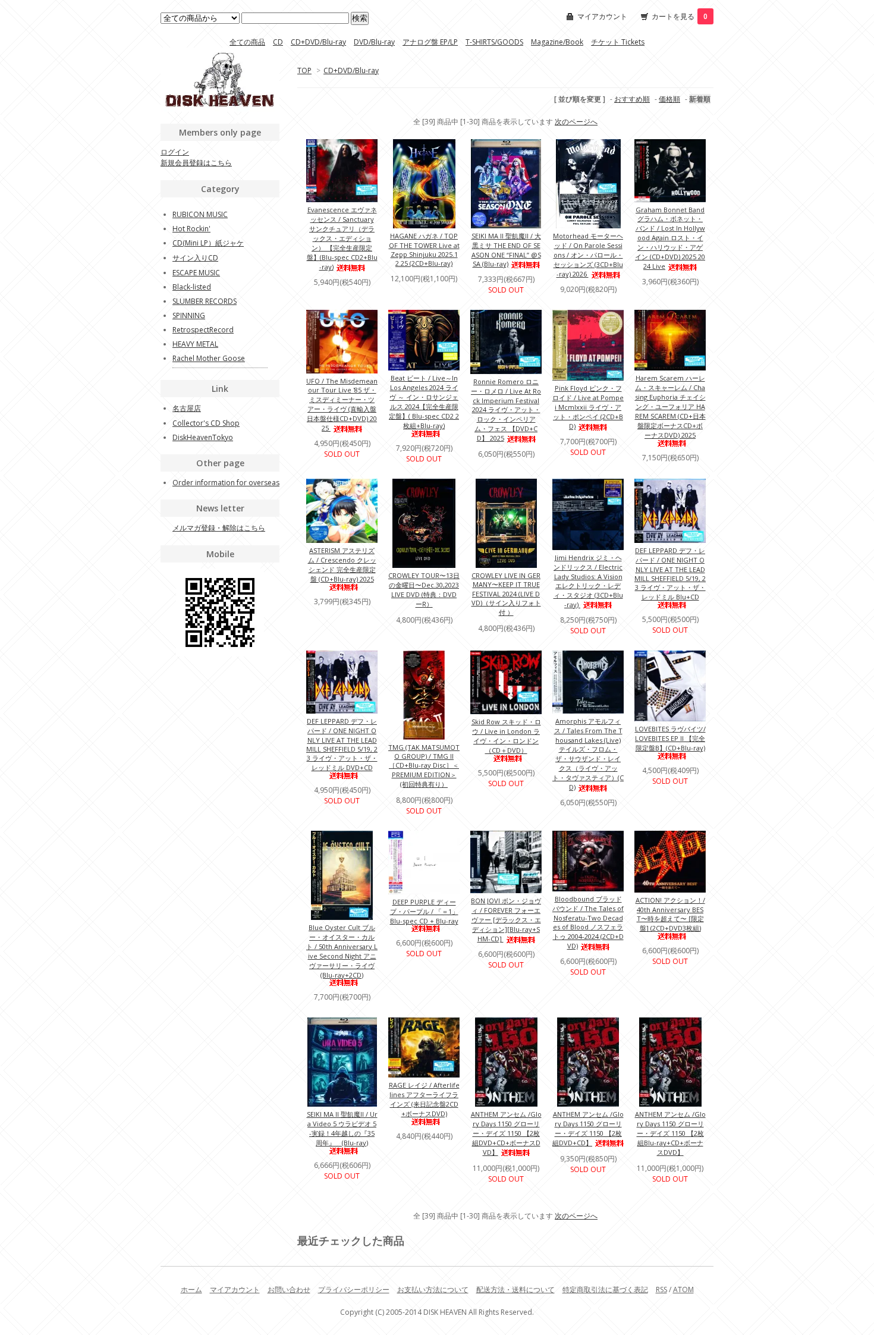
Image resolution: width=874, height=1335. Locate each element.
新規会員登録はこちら (196, 163)
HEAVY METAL (195, 344)
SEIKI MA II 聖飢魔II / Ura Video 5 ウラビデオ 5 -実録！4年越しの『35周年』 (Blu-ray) (342, 1128)
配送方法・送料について (515, 1289)
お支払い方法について (433, 1289)
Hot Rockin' (191, 229)
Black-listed (191, 287)
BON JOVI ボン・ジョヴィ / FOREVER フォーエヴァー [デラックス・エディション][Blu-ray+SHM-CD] (506, 919)
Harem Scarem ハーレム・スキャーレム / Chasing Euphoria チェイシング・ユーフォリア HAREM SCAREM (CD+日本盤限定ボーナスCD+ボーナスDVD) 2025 (670, 406)
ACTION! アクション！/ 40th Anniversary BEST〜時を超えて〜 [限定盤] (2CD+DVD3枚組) (670, 914)
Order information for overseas (225, 483)
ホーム (191, 1289)
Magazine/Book (557, 42)
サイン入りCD (195, 258)
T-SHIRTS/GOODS (494, 42)
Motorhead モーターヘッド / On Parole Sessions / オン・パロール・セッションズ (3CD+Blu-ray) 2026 (588, 254)
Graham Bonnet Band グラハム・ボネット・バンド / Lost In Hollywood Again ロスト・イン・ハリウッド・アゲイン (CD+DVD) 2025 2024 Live (670, 238)
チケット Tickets (618, 42)
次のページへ (576, 122)
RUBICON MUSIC (200, 214)
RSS (661, 1289)
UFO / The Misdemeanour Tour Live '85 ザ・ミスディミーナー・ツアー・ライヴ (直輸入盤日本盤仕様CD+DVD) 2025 (342, 404)
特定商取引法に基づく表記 (605, 1289)
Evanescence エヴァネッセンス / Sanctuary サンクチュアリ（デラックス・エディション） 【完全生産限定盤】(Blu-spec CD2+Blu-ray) (342, 238)
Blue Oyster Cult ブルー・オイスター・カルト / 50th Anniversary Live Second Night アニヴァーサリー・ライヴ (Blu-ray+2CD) (342, 951)
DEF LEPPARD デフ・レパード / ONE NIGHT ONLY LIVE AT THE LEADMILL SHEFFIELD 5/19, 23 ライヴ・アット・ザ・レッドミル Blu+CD (670, 573)
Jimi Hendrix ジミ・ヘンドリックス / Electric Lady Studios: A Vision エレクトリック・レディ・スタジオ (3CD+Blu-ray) (588, 581)
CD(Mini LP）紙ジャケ (208, 243)
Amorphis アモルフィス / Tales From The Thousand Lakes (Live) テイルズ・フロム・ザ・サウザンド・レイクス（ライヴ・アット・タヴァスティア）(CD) (588, 754)
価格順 (669, 99)
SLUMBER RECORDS (204, 301)
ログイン (175, 152)
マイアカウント (602, 16)
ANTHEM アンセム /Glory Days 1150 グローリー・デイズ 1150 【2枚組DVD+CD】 (588, 1128)
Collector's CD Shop (206, 423)
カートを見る (680, 16)
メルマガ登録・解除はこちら (218, 528)
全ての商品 (247, 42)
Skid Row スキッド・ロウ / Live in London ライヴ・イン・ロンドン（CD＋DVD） (506, 736)
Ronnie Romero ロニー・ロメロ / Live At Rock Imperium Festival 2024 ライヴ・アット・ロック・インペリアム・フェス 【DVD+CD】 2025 (506, 409)
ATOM (683, 1289)
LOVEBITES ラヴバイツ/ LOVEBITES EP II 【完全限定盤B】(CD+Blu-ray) (670, 738)
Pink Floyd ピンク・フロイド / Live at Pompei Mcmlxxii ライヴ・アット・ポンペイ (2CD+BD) (588, 407)
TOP (304, 70)
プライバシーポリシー (353, 1289)
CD (278, 42)
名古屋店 (186, 408)
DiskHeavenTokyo (202, 437)
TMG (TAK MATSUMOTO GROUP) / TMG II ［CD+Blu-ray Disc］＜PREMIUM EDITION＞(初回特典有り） (424, 766)
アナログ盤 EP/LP (430, 42)
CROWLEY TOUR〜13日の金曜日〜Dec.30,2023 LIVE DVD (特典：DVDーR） (424, 589)
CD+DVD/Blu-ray (318, 42)
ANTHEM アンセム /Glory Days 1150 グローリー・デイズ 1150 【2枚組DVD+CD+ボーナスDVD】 (506, 1133)
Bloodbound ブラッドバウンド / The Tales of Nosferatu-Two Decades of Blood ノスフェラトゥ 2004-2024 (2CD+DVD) (588, 922)
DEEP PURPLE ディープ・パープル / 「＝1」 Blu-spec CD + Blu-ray (424, 911)
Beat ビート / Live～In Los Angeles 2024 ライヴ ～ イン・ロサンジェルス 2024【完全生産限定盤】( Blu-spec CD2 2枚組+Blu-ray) (424, 401)
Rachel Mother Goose (208, 358)
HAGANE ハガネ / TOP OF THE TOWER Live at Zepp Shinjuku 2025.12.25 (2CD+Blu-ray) (424, 249)
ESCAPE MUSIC (196, 273)
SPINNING (188, 315)
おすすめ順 (632, 99)
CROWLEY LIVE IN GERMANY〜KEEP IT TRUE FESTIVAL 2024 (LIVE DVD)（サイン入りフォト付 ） (506, 594)
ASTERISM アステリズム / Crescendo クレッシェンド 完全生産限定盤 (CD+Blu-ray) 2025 (342, 564)
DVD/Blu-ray (374, 42)
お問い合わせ (289, 1289)
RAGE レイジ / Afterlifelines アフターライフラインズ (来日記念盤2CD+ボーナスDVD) (424, 1099)
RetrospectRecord (203, 330)
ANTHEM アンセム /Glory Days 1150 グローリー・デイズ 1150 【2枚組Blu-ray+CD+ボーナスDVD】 (670, 1133)
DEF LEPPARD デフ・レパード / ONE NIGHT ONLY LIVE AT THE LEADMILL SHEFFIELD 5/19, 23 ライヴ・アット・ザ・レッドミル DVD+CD (342, 744)
